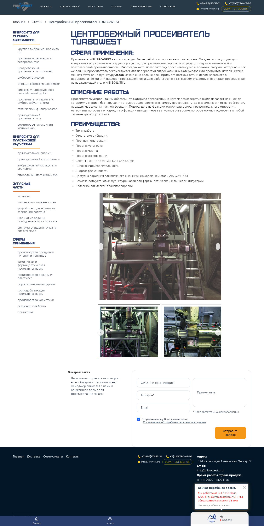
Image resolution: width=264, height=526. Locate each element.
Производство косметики (36, 300)
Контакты (167, 6)
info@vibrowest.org (209, 9)
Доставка (95, 6)
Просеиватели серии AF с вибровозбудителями (36, 101)
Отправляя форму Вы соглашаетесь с (173, 421)
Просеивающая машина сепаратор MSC (35, 60)
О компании (70, 6)
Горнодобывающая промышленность (31, 292)
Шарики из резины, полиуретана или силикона (37, 219)
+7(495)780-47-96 (240, 3)
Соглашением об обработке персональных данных (174, 422)
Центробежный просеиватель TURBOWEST (35, 70)
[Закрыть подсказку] (244, 487)
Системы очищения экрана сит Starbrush (37, 229)
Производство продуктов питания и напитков (36, 254)
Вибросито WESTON (31, 77)
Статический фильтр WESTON (37, 109)
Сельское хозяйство (32, 306)
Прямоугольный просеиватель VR (29, 117)
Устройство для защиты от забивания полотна (36, 210)
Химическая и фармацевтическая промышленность (31, 265)
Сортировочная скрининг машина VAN (36, 126)
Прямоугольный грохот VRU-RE (39, 159)
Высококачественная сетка (37, 202)
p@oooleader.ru (207, 498)
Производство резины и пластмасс (35, 276)
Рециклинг (25, 312)
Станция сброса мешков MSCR (39, 83)
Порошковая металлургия (36, 284)
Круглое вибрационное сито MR (38, 50)
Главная (45, 6)
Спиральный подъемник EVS (37, 174)
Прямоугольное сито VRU (35, 153)
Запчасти (24, 196)
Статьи (117, 6)
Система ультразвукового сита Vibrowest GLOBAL (36, 91)
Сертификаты (141, 6)
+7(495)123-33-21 (210, 3)
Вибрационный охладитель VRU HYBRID (37, 167)
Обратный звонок (236, 9)
